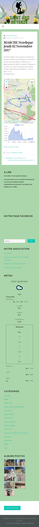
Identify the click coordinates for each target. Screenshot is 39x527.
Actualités (7, 396)
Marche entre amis (10, 422)
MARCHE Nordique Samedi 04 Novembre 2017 (21, 160)
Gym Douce (8, 410)
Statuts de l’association (12, 267)
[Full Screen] (6, 87)
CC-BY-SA (21, 122)
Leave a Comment (11, 36)
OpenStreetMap (16, 121)
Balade (6, 399)
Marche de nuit (8, 418)
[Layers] (32, 82)
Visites (6, 444)
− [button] (6, 84)
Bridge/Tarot (8, 403)
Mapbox (32, 122)
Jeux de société (9, 414)
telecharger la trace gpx (11, 147)
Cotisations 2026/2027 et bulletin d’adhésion (16, 258)
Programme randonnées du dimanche (16, 433)
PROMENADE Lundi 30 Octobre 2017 (15, 158)
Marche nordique (17, 153)
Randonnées (8, 440)
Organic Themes (21, 523)
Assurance (8, 253)
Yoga (5, 448)
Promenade (7, 437)
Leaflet (6, 121)
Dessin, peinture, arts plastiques (14, 407)
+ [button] (6, 81)
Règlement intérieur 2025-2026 (15, 264)
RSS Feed (30, 523)
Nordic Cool (8, 429)
